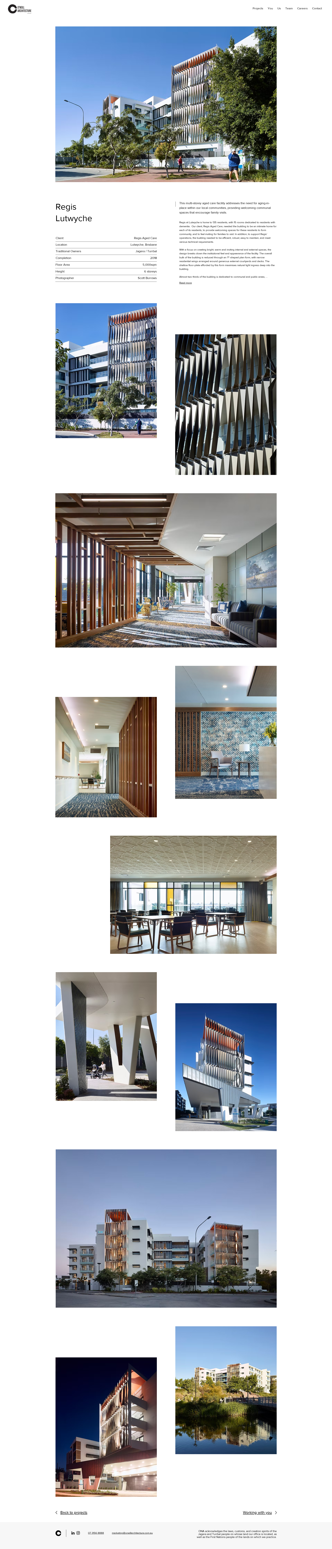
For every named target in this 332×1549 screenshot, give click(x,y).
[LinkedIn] (73, 1533)
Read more (185, 282)
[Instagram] (78, 1533)
